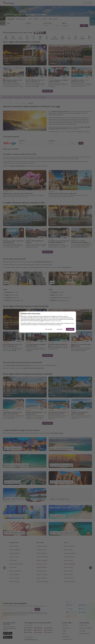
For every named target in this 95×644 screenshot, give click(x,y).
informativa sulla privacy (55, 320)
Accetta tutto (70, 329)
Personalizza (59, 329)
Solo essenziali (48, 329)
